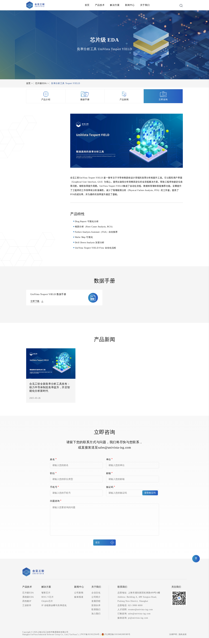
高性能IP (26, 601)
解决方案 (115, 5)
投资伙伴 (96, 605)
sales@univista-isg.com (114, 447)
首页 (87, 5)
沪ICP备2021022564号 (90, 634)
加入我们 (96, 613)
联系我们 (96, 609)
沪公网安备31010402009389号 (117, 634)
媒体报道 (78, 597)
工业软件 (26, 605)
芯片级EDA (41, 83)
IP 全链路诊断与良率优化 (54, 605)
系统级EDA (28, 597)
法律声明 (173, 634)
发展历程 (96, 601)
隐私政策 (183, 634)
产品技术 (100, 5)
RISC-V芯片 (47, 597)
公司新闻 (78, 593)
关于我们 (145, 5)
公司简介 (96, 597)
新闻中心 (130, 5)
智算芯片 (45, 593)
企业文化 (96, 593)
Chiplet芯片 (47, 601)
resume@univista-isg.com (140, 609)
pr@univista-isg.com (138, 618)
